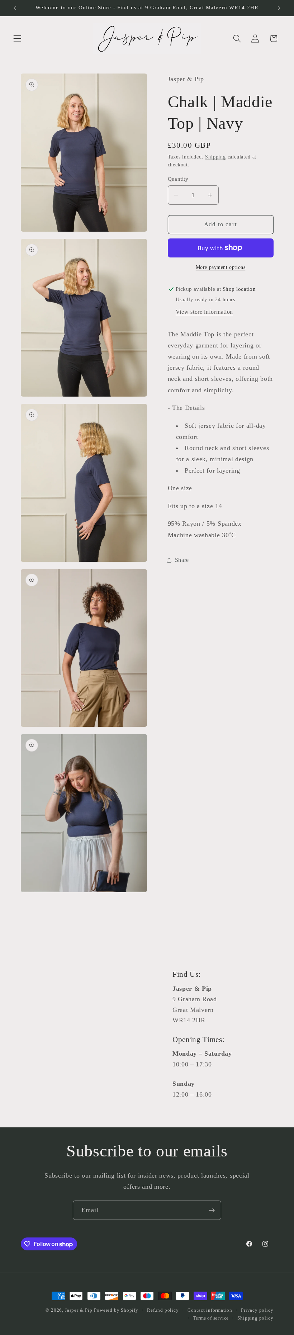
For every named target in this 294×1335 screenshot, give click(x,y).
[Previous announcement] (15, 8)
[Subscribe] (212, 1210)
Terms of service (211, 1318)
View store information (204, 312)
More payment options (221, 267)
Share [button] (182, 560)
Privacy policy (257, 1310)
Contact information (210, 1310)
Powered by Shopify (116, 1310)
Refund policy (163, 1310)
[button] (17, 38)
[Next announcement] (279, 8)
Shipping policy (255, 1318)
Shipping (215, 157)
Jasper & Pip (79, 1310)
